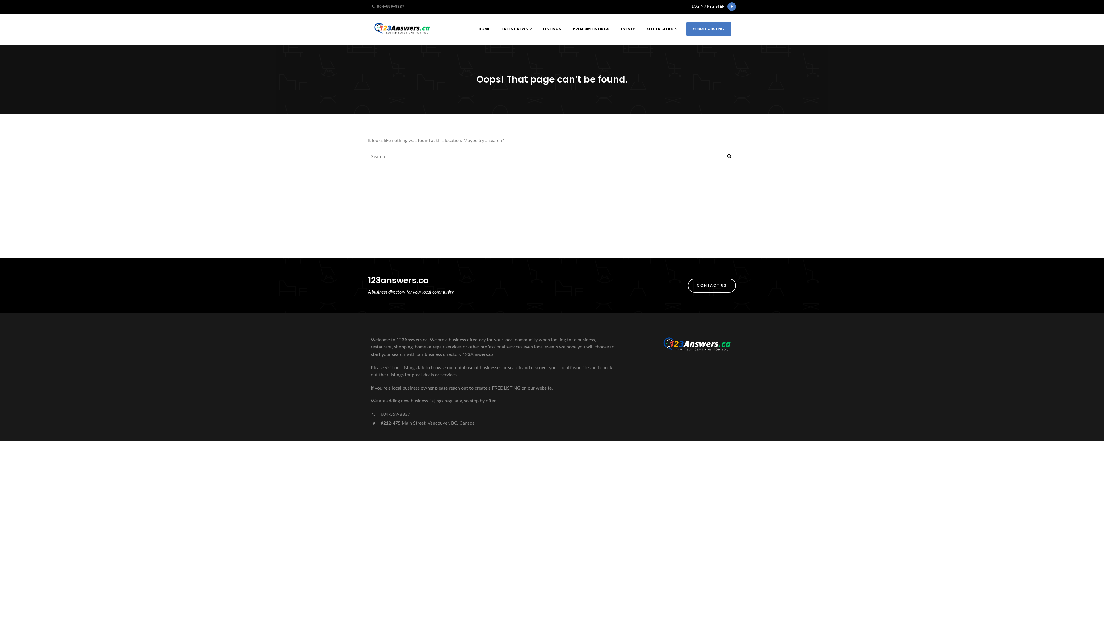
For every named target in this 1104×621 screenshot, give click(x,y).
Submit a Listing (708, 28)
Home (484, 28)
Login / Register (708, 6)
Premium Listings (591, 28)
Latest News (514, 28)
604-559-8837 (394, 414)
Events (628, 28)
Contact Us (712, 285)
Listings (552, 28)
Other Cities (660, 28)
